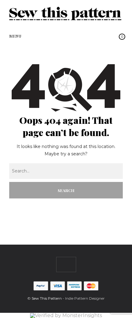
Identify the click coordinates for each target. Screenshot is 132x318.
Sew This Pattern (47, 298)
